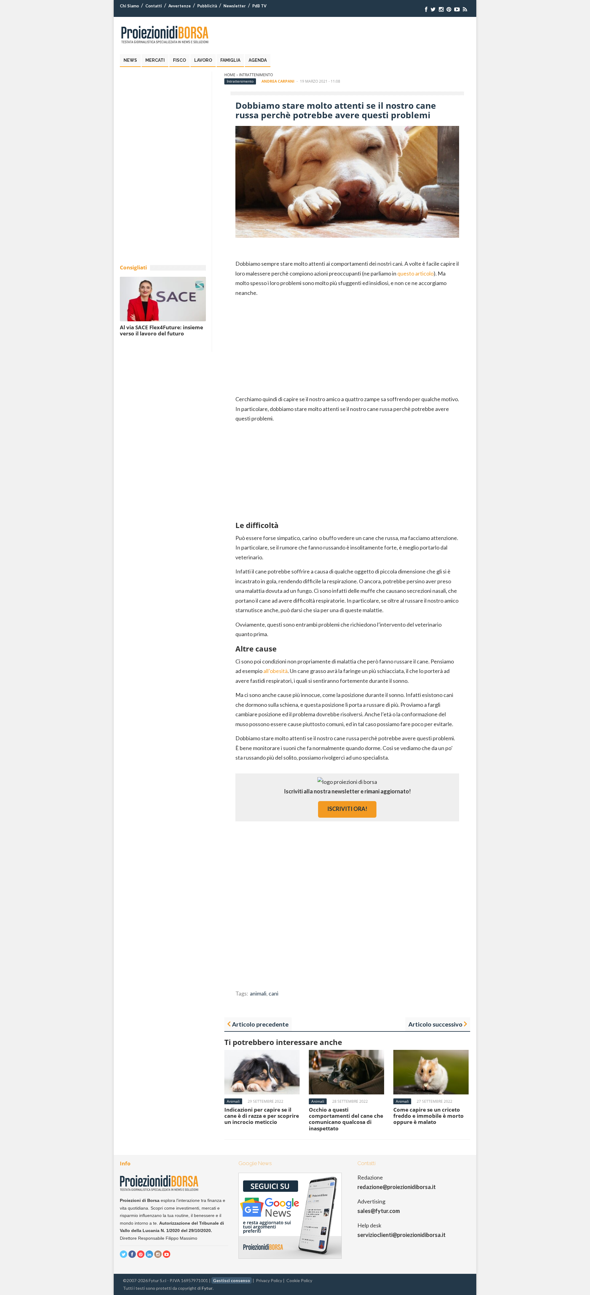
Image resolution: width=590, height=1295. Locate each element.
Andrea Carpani (278, 81)
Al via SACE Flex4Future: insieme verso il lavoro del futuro (161, 330)
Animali (233, 1101)
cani (273, 993)
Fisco (179, 60)
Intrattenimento (256, 74)
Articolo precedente (260, 1024)
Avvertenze (179, 5)
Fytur (207, 1288)
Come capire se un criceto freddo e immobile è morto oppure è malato (428, 1116)
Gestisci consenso (231, 1280)
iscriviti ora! (347, 808)
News (130, 60)
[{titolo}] (426, 9)
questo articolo (415, 273)
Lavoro (203, 60)
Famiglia (230, 60)
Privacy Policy (269, 1280)
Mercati (155, 60)
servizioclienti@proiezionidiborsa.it (401, 1234)
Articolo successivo (435, 1024)
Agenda (258, 60)
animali (258, 993)
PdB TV (259, 5)
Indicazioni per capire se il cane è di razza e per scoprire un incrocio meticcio (261, 1116)
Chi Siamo (129, 5)
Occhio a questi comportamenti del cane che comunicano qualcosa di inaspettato (346, 1119)
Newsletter (234, 5)
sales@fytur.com (378, 1210)
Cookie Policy (299, 1280)
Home (229, 74)
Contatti (153, 5)
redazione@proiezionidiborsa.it (396, 1186)
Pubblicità (207, 5)
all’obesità (275, 670)
